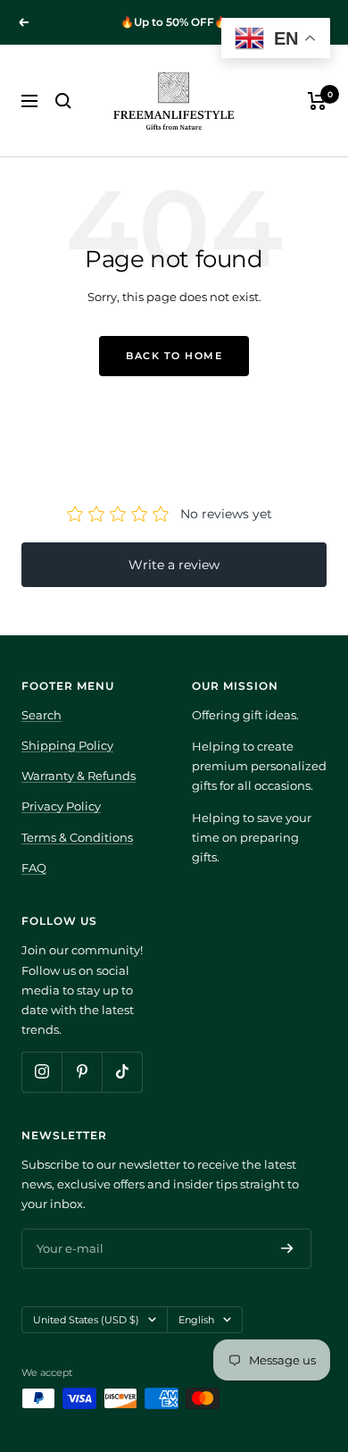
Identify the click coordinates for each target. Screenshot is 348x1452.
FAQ (33, 867)
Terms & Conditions (77, 837)
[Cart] (317, 101)
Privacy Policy (61, 806)
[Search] (63, 101)
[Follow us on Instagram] (41, 1072)
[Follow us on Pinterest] (82, 1072)
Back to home (174, 355)
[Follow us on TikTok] (122, 1072)
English (196, 1320)
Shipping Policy (67, 745)
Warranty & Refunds (78, 775)
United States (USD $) (86, 1320)
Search (41, 715)
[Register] (287, 1248)
